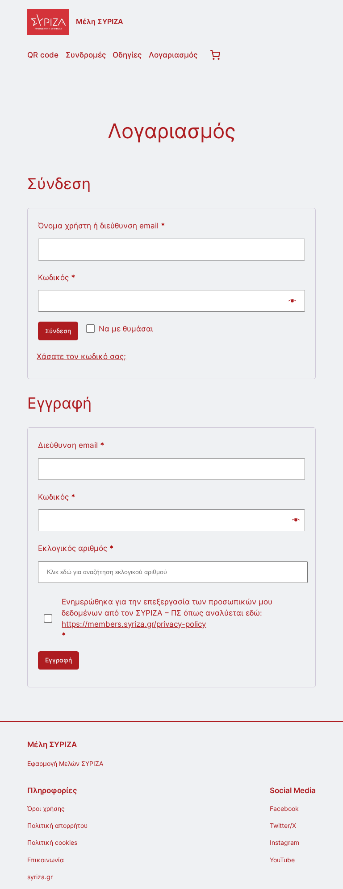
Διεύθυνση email (90, 445)
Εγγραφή (58, 660)
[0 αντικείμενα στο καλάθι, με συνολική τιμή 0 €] (215, 54)
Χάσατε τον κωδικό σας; (81, 356)
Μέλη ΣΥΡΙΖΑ (99, 21)
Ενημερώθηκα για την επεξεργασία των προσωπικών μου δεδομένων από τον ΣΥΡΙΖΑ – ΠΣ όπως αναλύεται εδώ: (167, 618)
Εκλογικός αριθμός (76, 548)
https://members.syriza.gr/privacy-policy (134, 624)
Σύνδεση (58, 331)
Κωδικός (75, 277)
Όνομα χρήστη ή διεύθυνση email (120, 225)
